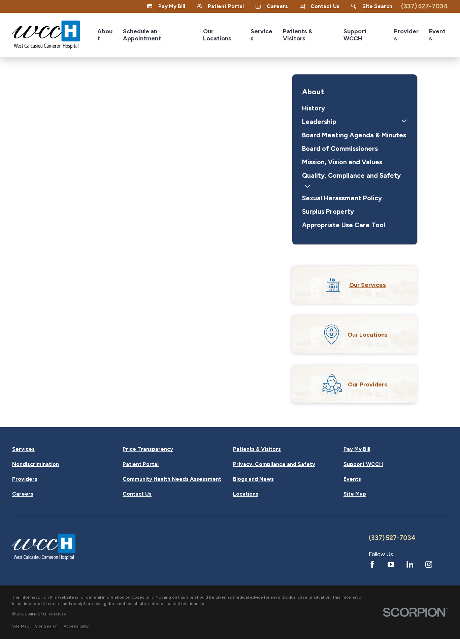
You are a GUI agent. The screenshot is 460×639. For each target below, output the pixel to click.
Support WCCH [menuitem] (355, 35)
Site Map (354, 494)
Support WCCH (363, 464)
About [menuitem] (104, 35)
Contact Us (137, 494)
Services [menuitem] (261, 35)
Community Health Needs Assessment (172, 479)
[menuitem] (20, 626)
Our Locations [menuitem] (217, 35)
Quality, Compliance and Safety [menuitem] (351, 175)
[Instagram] (428, 564)
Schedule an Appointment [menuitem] (142, 35)
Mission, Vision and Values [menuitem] (342, 162)
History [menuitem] (313, 108)
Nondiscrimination (35, 464)
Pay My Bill (356, 449)
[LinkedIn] (410, 564)
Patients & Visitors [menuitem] (298, 35)
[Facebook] (372, 564)
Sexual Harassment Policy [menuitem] (342, 198)
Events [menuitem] (437, 35)
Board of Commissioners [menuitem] (340, 149)
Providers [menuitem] (406, 35)
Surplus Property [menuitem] (328, 211)
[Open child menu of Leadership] (404, 122)
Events (352, 479)
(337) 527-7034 (424, 6)
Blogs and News (253, 479)
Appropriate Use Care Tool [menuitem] (343, 225)
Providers (24, 479)
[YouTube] (391, 564)
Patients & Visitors (257, 449)
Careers (22, 494)
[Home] (46, 35)
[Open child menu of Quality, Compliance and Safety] (307, 187)
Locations (245, 494)
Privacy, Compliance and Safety (274, 464)
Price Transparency (148, 449)
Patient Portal (141, 464)
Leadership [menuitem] (319, 122)
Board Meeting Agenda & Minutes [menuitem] (354, 135)
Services (23, 449)
